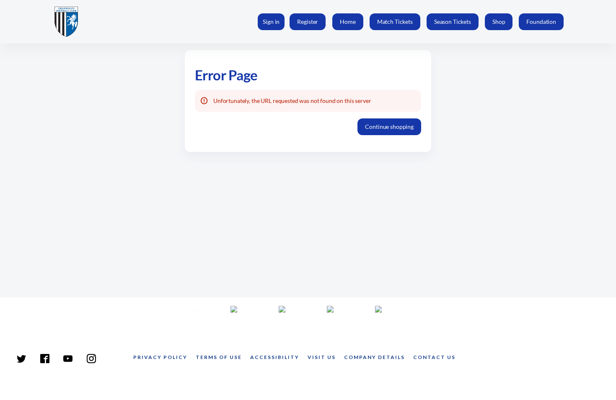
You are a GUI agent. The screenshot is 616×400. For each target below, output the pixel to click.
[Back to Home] (73, 21)
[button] (347, 21)
